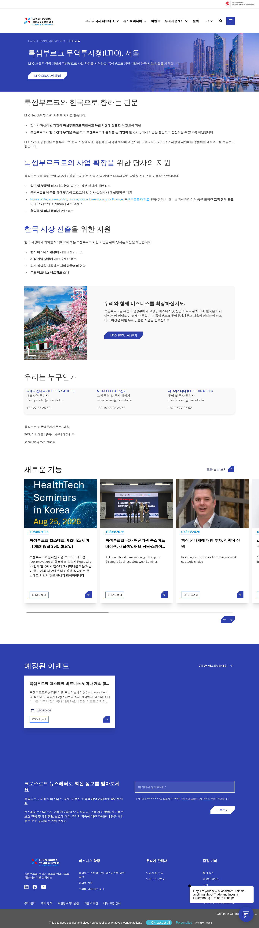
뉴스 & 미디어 (132, 21)
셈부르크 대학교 (138, 199)
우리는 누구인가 (155, 879)
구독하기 (223, 810)
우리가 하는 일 (154, 873)
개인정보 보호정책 (190, 798)
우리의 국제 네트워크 (99, 21)
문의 (196, 21)
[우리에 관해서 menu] (186, 21)
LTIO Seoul (39, 595)
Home (32, 41)
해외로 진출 (86, 882)
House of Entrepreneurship (48, 199)
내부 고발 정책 (112, 903)
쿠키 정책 (46, 903)
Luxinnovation (78, 199)
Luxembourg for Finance (106, 199)
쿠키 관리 (30, 903)
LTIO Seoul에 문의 (47, 76)
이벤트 (155, 21)
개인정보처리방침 (68, 903)
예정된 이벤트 (211, 879)
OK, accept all (160, 922)
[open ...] (106, 719)
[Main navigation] (230, 21)
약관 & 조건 (91, 903)
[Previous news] (224, 619)
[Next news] (231, 619)
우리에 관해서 (174, 21)
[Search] (221, 21)
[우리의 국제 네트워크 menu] (117, 21)
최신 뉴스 (208, 873)
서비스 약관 (209, 798)
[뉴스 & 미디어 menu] (145, 21)
